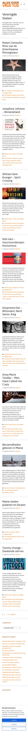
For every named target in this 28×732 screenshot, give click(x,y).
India (19, 354)
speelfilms (16, 97)
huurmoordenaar (16, 294)
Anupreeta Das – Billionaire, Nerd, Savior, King (12, 311)
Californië (5, 604)
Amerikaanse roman (10, 599)
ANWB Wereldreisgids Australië (11, 677)
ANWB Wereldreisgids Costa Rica (11, 675)
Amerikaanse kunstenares (11, 429)
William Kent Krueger (8, 230)
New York (18, 296)
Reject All (14, 728)
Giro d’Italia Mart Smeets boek (10, 670)
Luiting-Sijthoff (11, 296)
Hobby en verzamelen (13, 90)
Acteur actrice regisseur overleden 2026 (13, 643)
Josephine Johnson (15, 160)
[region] (14, 718)
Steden (18, 532)
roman (9, 606)
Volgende (13, 614)
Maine (12, 492)
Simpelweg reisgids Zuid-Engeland (12, 657)
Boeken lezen (8, 154)
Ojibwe (19, 227)
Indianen (10, 604)
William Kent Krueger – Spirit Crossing (11, 177)
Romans (15, 595)
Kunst (21, 90)
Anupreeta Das (8, 359)
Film (5, 90)
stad (22, 536)
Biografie (6, 354)
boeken (20, 158)
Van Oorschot (18, 163)
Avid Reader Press (18, 359)
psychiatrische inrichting (9, 433)
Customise (14, 724)
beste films (21, 95)
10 (8, 614)
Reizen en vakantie (9, 532)
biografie (8, 361)
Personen (12, 488)
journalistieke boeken (19, 363)
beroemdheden (8, 490)
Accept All (14, 720)
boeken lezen (6, 160)
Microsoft (5, 365)
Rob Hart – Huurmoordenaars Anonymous (13, 242)
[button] (21, 4)
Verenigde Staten (7, 93)
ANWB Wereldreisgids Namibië (11, 672)
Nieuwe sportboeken (8, 650)
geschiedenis (6, 492)
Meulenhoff (17, 604)
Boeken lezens (16, 601)
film (3, 97)
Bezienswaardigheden (10, 536)
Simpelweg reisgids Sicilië (9, 660)
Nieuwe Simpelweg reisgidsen (10, 662)
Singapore (15, 287)
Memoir (15, 424)
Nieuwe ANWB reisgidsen (9, 665)
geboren (15, 490)
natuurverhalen (6, 163)
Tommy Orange (16, 606)
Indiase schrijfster (7, 363)
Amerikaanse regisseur (10, 95)
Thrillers (15, 219)
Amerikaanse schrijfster (11, 158)
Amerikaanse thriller (10, 223)
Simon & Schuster (14, 435)
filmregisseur (9, 97)
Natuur (14, 154)
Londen (4, 296)
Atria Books (15, 225)
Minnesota (13, 227)
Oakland (4, 606)
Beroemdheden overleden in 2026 (11, 667)
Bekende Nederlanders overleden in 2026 (14, 641)
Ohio (12, 163)
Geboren (6, 488)
